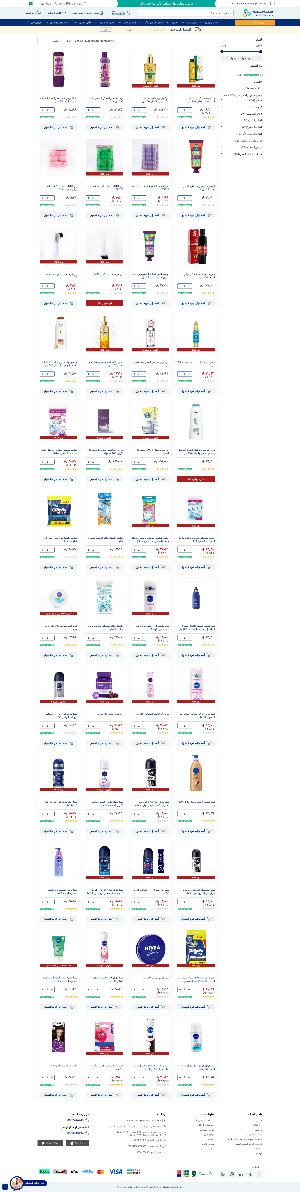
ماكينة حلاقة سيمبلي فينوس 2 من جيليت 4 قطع (105, 627)
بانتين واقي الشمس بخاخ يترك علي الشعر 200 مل (105, 364)
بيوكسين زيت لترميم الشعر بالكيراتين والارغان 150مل (155, 100)
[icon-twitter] (250, 1174)
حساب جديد (78, 13)
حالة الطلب (257, 1125)
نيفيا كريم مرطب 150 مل (155, 977)
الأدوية (256, 107)
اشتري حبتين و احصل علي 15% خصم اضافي (243, 98)
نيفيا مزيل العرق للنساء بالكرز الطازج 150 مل (107, 979)
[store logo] (258, 13)
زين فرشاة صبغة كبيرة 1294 (108, 274)
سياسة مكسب (207, 1148)
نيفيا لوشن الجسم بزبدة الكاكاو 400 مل (196, 803)
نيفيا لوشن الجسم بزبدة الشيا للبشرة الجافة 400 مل (62, 891)
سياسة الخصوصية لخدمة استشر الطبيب (244, 1139)
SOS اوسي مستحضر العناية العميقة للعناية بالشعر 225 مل (58, 100)
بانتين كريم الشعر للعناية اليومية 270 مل (196, 364)
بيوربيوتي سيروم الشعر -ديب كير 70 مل (150, 364)
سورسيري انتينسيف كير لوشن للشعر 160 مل (199, 276)
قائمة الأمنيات (54, 13)
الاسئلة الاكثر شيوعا (205, 1120)
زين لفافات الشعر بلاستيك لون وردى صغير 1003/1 (61, 188)
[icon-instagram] (231, 1174)
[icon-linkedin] (241, 1174)
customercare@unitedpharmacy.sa (250, 3)
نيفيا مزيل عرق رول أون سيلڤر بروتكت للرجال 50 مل (61, 715)
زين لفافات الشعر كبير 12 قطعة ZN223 (106, 188)
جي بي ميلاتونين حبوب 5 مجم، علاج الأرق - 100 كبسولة (105, 452)
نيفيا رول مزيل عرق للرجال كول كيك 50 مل (60, 803)
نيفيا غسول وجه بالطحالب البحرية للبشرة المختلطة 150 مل (60, 979)
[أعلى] (5, 1187)
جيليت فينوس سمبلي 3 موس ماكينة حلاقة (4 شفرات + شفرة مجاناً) (150, 540)
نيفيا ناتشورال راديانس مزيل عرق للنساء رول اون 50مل (152, 627)
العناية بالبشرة (252, 120)
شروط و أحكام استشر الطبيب (248, 1144)
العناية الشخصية (251, 113)
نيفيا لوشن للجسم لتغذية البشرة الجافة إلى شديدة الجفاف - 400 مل (197, 627)
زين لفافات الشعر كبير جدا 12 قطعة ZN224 (150, 188)
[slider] (221, 51)
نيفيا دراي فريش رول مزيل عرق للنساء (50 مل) (198, 1067)
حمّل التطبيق (77, 3)
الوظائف (62, 3)
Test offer (254, 88)
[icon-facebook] (259, 1174)
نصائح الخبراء (256, 1148)
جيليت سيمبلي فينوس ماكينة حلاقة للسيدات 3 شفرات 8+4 (59, 452)
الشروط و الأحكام (206, 1125)
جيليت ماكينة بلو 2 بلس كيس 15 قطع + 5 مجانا (60, 540)
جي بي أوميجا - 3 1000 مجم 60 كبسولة (153, 452)
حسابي (259, 1120)
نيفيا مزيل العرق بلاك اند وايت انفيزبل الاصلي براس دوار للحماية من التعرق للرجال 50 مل (152, 803)
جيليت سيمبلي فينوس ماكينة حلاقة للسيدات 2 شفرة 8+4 (197, 540)
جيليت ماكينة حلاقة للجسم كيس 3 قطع (105, 540)
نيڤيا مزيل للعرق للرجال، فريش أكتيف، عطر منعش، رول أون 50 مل (104, 891)
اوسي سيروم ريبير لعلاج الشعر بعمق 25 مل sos (199, 188)
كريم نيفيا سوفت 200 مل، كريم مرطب (61, 627)
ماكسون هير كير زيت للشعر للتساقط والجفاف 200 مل (200, 100)
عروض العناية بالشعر (248, 140)
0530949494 (75, 1133)
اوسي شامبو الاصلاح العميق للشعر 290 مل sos (105, 100)
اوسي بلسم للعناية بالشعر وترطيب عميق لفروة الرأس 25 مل (151, 276)
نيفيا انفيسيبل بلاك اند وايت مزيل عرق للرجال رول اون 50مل (198, 891)
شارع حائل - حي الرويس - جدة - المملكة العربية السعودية (134, 1126)
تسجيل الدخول (92, 13)
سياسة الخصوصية (254, 1134)
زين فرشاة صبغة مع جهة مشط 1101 (61, 276)
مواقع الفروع (46, 3)
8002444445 (75, 1120)
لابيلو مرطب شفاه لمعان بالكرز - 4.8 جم (106, 1067)
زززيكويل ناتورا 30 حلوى (110, 713)
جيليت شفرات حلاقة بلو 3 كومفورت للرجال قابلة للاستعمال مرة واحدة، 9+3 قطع (196, 979)
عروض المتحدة (251, 147)
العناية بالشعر (252, 127)
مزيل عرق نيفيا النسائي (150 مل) (152, 713)
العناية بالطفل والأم (249, 134)
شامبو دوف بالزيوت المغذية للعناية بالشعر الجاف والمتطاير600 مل (59, 364)
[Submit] (142, 12)
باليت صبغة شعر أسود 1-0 (63, 1065)
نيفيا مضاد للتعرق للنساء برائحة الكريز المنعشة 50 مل (107, 803)
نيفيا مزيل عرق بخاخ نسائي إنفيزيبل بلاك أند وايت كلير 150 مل (151, 1067)
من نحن (258, 1130)
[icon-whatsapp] (222, 1174)
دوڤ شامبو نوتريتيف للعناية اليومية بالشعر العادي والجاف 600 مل (197, 452)
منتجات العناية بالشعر (248, 154)
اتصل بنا (210, 1139)
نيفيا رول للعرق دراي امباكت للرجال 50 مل (150, 891)
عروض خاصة (208, 1144)
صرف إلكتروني (207, 1130)
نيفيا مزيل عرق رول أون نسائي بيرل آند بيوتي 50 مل (196, 715)
